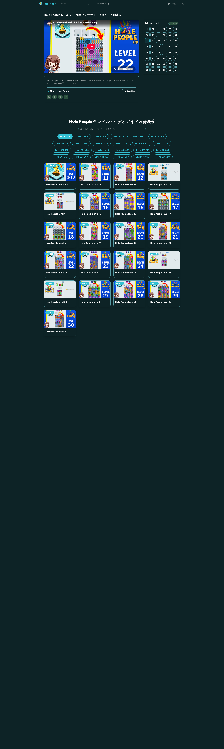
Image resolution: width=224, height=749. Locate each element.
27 (176, 41)
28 (147, 46)
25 (164, 41)
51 (176, 64)
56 (170, 70)
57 (176, 70)
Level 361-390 (61, 150)
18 (159, 35)
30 (158, 46)
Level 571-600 (81, 157)
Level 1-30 (65, 136)
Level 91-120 (119, 136)
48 (158, 64)
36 (158, 52)
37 (164, 52)
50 (170, 64)
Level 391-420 (82, 150)
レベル (78, 4)
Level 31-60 (82, 136)
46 (147, 64)
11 (153, 29)
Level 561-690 (142, 157)
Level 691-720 (163, 157)
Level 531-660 (122, 157)
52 (147, 70)
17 (153, 35)
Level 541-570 (60, 157)
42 (159, 58)
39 (176, 52)
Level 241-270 (101, 143)
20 (170, 35)
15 (176, 29)
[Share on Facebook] (54, 97)
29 (153, 46)
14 (170, 29)
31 (164, 46)
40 (147, 58)
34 (147, 52)
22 (147, 41)
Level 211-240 (81, 143)
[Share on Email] (66, 97)
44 (170, 58)
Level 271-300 (121, 143)
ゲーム (90, 4)
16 (147, 35)
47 (153, 64)
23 (153, 41)
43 (164, 58)
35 (153, 52)
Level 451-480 (122, 150)
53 (153, 70)
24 (159, 41)
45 (176, 58)
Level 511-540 (162, 150)
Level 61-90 (100, 136)
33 (176, 46)
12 (159, 29)
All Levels (173, 23)
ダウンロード (105, 4)
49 (164, 64)
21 (176, 35)
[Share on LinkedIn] (60, 97)
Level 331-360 (162, 143)
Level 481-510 (142, 150)
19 (164, 35)
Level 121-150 (138, 136)
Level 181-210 (61, 143)
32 (170, 46)
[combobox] (173, 3)
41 (153, 58)
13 (164, 29)
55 (164, 70)
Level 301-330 (141, 143)
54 (159, 70)
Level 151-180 (157, 136)
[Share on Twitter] (49, 97)
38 (170, 52)
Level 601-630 (101, 157)
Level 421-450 (102, 150)
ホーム (66, 4)
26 (170, 41)
